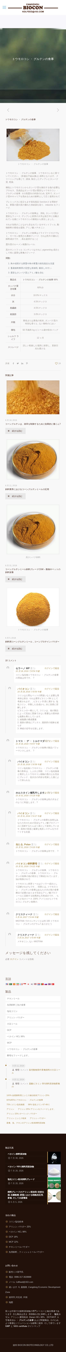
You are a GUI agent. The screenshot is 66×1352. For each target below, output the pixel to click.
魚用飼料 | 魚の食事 (16, 1005)
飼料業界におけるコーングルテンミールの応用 (27, 489)
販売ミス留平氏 (16, 1272)
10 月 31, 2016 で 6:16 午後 (28, 796)
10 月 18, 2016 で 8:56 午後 (29, 692)
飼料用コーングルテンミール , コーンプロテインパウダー (32, 642)
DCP (9, 1030)
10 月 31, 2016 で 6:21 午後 (28, 866)
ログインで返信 (52, 668)
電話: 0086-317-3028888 (20, 1277)
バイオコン (23, 688)
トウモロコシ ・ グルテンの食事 (22, 1049)
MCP (9, 1043)
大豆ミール (12, 1024)
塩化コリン (12, 1011)
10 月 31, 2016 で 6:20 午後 (28, 847)
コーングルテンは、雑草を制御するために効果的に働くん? (33, 424)
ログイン (14, 959)
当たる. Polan (23, 844)
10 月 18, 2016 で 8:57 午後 (28, 744)
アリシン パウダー (15, 1017)
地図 (11, 1302)
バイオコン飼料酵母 (26, 863)
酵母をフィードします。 (18, 1055)
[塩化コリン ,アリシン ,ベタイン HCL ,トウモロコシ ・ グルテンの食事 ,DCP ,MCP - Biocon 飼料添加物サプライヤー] (33, 7)
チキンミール (13, 998)
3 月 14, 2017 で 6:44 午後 (27, 917)
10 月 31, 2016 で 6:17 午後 (29, 816)
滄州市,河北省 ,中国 (18, 1297)
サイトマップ (34, 1326)
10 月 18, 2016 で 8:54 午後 (28, 671)
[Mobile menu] (4, 7)
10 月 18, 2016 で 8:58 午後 (29, 764)
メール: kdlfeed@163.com (21, 1282)
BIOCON (22, 1345)
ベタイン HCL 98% (16, 1036)
